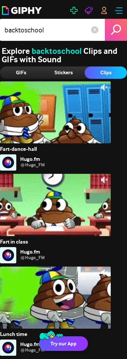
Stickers (63, 72)
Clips (106, 72)
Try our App (63, 344)
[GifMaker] (74, 10)
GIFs (21, 72)
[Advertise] (89, 10)
